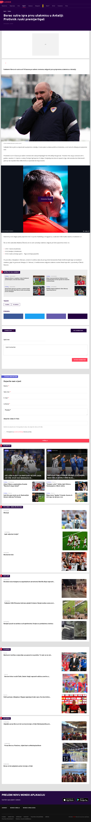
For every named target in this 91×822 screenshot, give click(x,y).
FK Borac (16, 304)
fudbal (7, 304)
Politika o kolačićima (37, 817)
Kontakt (26, 817)
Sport (5, 11)
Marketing (11, 817)
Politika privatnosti (8, 819)
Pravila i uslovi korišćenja (23, 819)
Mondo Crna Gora (29, 808)
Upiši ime (7, 340)
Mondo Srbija (15, 808)
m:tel (74, 817)
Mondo (4, 808)
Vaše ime (7, 392)
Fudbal (9, 11)
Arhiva (47, 817)
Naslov (6, 386)
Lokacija (7, 404)
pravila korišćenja (18, 432)
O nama (4, 817)
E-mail (6, 398)
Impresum (18, 817)
